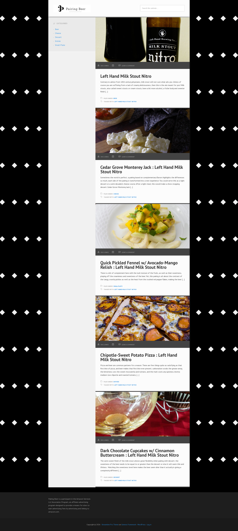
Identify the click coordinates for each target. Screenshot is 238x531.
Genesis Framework (128, 524)
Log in (149, 524)
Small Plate (117, 286)
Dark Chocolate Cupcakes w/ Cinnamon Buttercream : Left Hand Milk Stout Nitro (139, 453)
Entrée (116, 382)
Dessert (116, 477)
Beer (115, 98)
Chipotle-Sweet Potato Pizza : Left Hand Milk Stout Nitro (138, 357)
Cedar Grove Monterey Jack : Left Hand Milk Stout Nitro (141, 169)
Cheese (116, 194)
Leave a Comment (128, 66)
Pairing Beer (71, 8)
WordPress (141, 524)
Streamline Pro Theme (110, 524)
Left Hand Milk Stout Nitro (125, 76)
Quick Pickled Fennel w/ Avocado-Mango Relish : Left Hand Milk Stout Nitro (139, 265)
